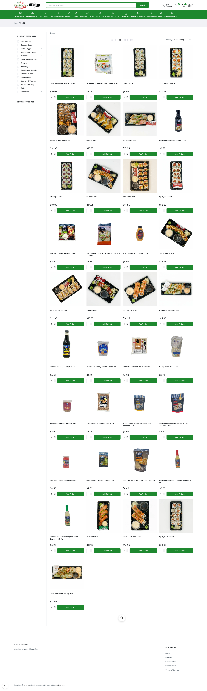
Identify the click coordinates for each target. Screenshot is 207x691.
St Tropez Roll (56, 197)
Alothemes (59, 685)
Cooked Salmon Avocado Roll (62, 83)
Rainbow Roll (91, 310)
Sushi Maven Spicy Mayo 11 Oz (135, 253)
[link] (82, 47)
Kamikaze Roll (129, 197)
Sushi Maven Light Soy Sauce (62, 367)
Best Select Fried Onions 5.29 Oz (64, 423)
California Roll (129, 83)
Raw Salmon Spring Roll (169, 310)
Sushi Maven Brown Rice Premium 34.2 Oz (139, 481)
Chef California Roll (58, 310)
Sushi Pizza (91, 140)
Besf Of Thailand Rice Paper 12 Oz (137, 367)
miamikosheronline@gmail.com (26, 649)
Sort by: (169, 39)
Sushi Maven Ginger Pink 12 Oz (63, 480)
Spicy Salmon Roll (166, 537)
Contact (168, 657)
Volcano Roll (91, 197)
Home (16, 23)
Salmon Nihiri (92, 537)
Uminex (27, 685)
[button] (30, 101)
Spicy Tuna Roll (165, 197)
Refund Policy (170, 661)
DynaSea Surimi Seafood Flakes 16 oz (102, 83)
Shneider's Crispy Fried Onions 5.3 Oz (102, 367)
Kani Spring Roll (129, 140)
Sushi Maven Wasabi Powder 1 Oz (100, 480)
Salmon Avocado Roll (168, 83)
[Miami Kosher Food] (27, 5)
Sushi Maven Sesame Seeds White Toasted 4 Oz (173, 424)
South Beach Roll (166, 253)
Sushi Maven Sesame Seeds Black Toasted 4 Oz (137, 424)
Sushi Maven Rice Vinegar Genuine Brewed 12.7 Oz (64, 538)
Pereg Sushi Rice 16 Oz (168, 367)
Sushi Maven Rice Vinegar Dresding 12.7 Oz (176, 481)
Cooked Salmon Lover (132, 537)
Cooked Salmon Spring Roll (61, 593)
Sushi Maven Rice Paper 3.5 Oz (63, 253)
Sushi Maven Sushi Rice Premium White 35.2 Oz (103, 254)
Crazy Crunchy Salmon (60, 140)
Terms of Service (172, 670)
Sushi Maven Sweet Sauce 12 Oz (172, 140)
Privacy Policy (170, 666)
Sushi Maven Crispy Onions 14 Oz (100, 423)
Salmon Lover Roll (130, 310)
